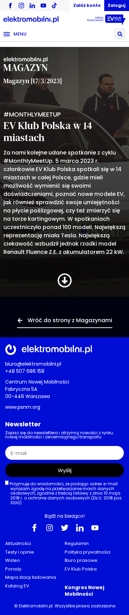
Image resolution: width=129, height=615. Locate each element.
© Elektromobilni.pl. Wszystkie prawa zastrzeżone (64, 606)
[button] (120, 34)
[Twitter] (64, 527)
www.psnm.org (22, 407)
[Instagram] (49, 527)
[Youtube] (95, 527)
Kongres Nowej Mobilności (84, 590)
